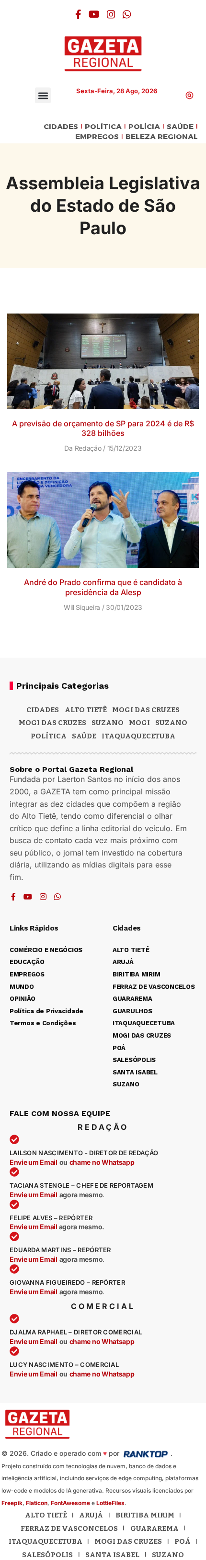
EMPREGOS (97, 137)
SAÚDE (180, 127)
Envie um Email (33, 1162)
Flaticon (36, 1502)
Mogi (139, 722)
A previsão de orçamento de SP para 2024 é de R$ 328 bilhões (103, 428)
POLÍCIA (144, 127)
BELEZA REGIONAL (162, 137)
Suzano (108, 722)
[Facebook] (78, 14)
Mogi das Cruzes (52, 722)
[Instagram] (111, 14)
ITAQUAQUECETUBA (138, 736)
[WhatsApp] (127, 14)
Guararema (154, 1528)
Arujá (91, 1515)
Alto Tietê (86, 709)
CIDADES (61, 127)
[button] (43, 95)
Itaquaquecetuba (45, 1541)
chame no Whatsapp (102, 1162)
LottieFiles (110, 1502)
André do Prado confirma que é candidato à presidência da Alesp (103, 587)
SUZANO (171, 722)
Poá (182, 1541)
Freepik (12, 1502)
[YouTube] (94, 14)
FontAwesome (70, 1502)
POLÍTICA (103, 127)
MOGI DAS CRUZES (146, 709)
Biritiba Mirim (144, 1515)
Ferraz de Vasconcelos (69, 1528)
